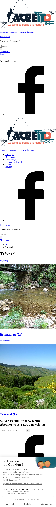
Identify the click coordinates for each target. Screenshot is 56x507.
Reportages (10, 157)
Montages (9, 154)
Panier (2, 55)
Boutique (9, 167)
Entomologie (10, 159)
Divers (8, 164)
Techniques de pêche (14, 162)
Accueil (8, 244)
